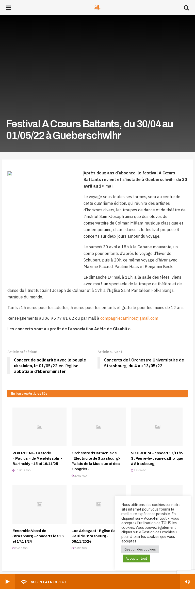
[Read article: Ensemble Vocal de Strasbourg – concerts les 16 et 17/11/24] (39, 504)
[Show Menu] (8, 7)
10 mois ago (23, 470)
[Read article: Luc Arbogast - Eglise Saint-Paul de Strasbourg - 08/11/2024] (99, 504)
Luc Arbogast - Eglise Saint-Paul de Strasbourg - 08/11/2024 (97, 536)
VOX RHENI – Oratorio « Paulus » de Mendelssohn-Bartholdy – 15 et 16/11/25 (37, 458)
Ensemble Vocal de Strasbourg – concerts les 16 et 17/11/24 (38, 536)
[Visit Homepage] (97, 8)
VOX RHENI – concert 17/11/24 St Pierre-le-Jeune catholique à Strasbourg (158, 458)
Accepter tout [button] (136, 558)
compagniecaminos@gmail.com (129, 318)
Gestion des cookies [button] (140, 549)
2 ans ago (80, 475)
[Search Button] (186, 7)
